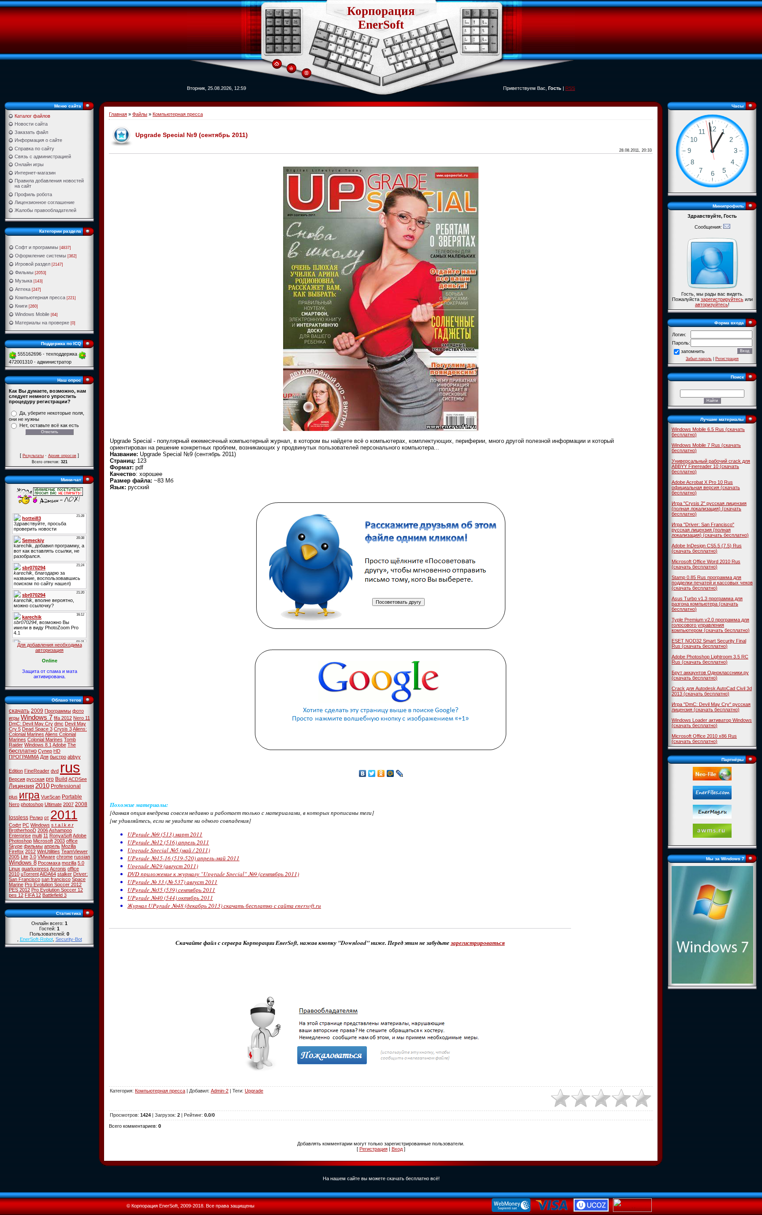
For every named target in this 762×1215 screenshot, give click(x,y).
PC (25, 825)
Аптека (22, 289)
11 (45, 835)
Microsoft (43, 840)
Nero (14, 804)
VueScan (50, 796)
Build (61, 779)
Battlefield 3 (54, 895)
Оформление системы (40, 255)
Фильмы (24, 272)
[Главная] (276, 64)
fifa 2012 (63, 718)
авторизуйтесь (711, 304)
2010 (42, 785)
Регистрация (373, 1149)
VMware (46, 856)
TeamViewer (74, 851)
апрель (52, 846)
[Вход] (291, 68)
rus (70, 767)
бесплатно (23, 750)
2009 (37, 711)
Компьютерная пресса (40, 297)
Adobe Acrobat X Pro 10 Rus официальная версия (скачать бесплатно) (706, 487)
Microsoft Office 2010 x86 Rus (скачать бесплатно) (704, 738)
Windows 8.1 (38, 744)
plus (13, 796)
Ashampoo (60, 830)
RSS (570, 88)
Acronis (58, 868)
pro (50, 779)
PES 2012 (19, 889)
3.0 (33, 856)
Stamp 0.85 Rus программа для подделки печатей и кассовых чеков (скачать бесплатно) (712, 583)
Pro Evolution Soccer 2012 (53, 884)
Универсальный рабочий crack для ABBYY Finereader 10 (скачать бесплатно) (711, 466)
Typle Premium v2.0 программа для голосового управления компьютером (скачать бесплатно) (711, 625)
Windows (40, 825)
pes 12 (16, 895)
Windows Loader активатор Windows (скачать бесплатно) (712, 722)
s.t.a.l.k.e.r (62, 825)
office (72, 840)
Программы (58, 710)
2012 (30, 851)
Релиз (36, 817)
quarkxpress (35, 868)
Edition (16, 770)
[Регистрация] (306, 73)
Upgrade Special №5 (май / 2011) (168, 850)
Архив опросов (62, 455)
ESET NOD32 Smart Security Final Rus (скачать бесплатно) (709, 643)
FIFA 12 (33, 895)
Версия (17, 779)
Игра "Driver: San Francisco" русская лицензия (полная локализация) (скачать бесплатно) (710, 530)
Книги (21, 305)
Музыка (23, 280)
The (71, 744)
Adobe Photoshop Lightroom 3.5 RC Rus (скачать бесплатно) (710, 659)
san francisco (56, 879)
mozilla (69, 863)
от (46, 817)
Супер (45, 751)
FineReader (36, 770)
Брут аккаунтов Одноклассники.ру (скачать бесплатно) (710, 675)
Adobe (59, 744)
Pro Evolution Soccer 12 (57, 889)
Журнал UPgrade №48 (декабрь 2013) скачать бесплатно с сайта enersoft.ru (224, 906)
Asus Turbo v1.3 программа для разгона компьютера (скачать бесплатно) (707, 604)
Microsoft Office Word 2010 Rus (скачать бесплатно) (706, 564)
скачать (19, 710)
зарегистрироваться (478, 943)
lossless (18, 817)
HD (56, 751)
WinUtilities (48, 851)
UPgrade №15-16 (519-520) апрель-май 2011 (183, 858)
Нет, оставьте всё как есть (49, 425)
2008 (81, 804)
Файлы (139, 114)
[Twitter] (372, 773)
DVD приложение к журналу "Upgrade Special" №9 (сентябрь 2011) (213, 874)
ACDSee (77, 779)
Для (44, 756)
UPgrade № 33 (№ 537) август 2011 (172, 882)
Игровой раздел (32, 264)
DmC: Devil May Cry (31, 723)
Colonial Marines (45, 739)
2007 (68, 804)
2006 (42, 830)
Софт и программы (36, 247)
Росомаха (49, 863)
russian (82, 856)
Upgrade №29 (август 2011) (162, 866)
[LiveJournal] (399, 773)
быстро (58, 756)
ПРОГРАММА (24, 756)
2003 (59, 840)
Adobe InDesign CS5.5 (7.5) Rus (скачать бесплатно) (707, 548)
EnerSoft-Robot (36, 939)
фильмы (33, 846)
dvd (55, 770)
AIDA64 (48, 874)
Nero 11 (81, 718)
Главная (118, 114)
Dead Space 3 (37, 729)
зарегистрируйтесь (722, 299)
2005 (14, 856)
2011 (64, 814)
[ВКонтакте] (362, 773)
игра (29, 795)
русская (35, 779)
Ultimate (53, 804)
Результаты (33, 455)
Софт (15, 825)
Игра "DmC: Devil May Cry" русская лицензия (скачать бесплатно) (711, 707)
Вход (397, 1149)
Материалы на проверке (42, 322)
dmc (59, 723)
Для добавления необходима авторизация (49, 647)
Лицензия (21, 786)
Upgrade (254, 1090)
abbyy (74, 756)
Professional (66, 786)
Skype (15, 846)
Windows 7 (36, 717)
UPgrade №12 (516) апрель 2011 (168, 842)
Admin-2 (219, 1090)
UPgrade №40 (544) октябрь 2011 (170, 898)
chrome (64, 856)
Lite (24, 856)
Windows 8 (23, 862)
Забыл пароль (699, 359)
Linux (14, 868)
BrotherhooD (22, 830)
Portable (72, 797)
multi (37, 835)
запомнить (693, 351)
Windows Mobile (32, 314)
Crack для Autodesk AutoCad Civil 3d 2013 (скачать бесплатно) (712, 691)
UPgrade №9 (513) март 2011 (164, 834)
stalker (64, 874)
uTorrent (30, 874)
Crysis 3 (63, 729)
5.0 (81, 863)
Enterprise (20, 835)
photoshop (32, 804)
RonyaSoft (60, 835)
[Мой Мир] (390, 773)
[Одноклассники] (381, 773)
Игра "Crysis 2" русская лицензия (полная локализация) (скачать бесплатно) (709, 508)
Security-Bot (69, 939)
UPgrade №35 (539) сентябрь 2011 (171, 890)
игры (14, 718)
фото (78, 710)
